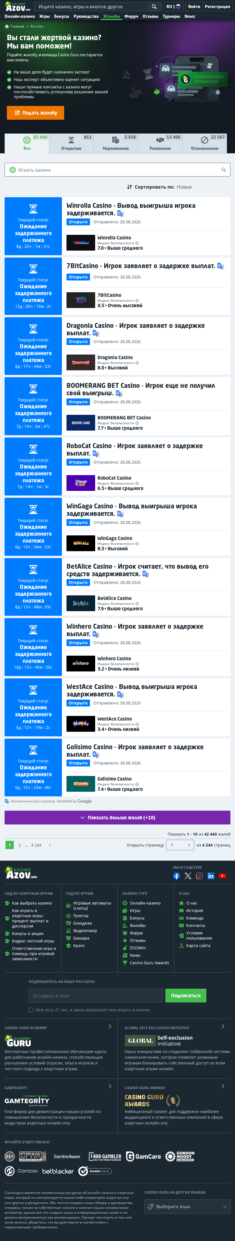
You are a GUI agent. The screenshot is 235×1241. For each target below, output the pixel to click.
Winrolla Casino (114, 238)
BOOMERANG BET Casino (124, 418)
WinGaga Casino (114, 538)
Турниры (171, 16)
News (190, 16)
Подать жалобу (39, 113)
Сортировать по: (155, 187)
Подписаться (186, 995)
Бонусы (61, 16)
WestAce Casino (114, 719)
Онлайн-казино (20, 16)
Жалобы (111, 16)
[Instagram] (199, 875)
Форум (131, 16)
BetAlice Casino (114, 598)
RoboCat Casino (114, 478)
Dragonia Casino (115, 357)
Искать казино (34, 170)
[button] (121, 213)
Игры (45, 16)
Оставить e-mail (46, 991)
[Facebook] (176, 875)
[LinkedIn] (210, 875)
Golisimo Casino (114, 779)
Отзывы (150, 16)
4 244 (36, 845)
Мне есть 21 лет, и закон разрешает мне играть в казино (93, 1009)
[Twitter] (188, 875)
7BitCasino (109, 295)
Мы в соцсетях (187, 867)
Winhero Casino (114, 658)
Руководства (86, 16)
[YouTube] (222, 875)
